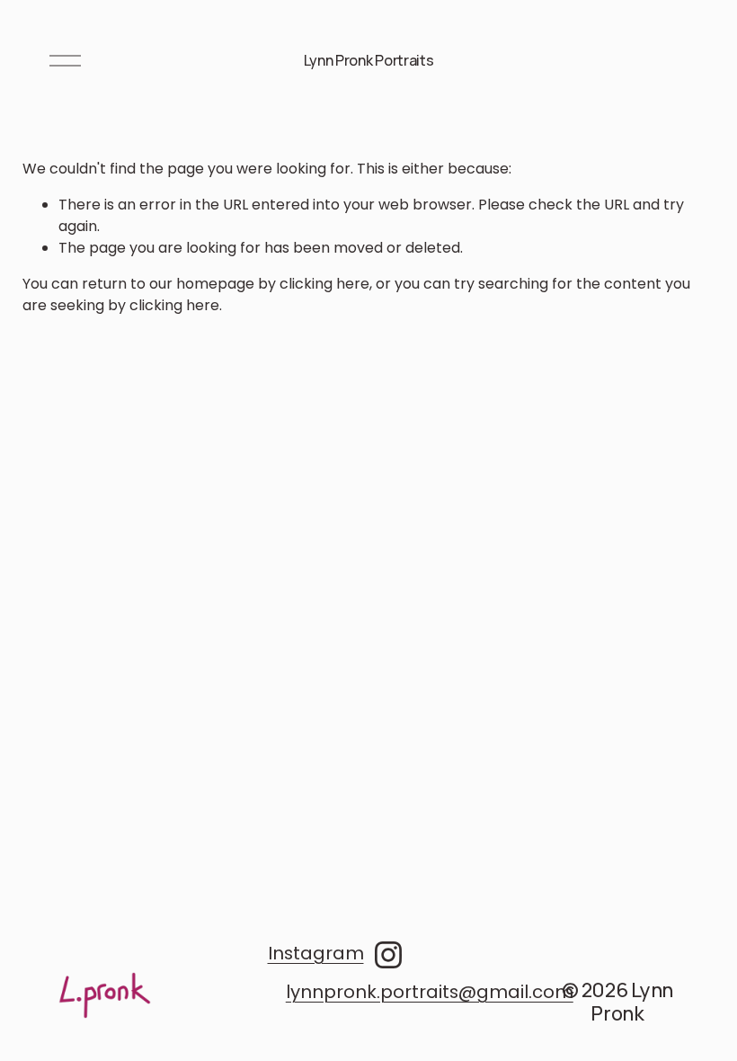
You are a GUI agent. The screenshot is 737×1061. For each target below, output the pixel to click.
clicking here (324, 283)
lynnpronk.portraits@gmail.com (429, 991)
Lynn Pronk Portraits (369, 60)
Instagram (316, 953)
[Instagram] (388, 955)
